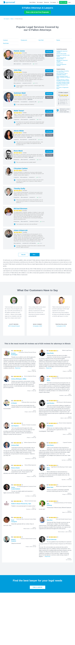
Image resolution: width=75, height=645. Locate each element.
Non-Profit (41, 40)
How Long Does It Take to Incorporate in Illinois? (62, 74)
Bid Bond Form (60, 62)
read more (30, 99)
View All (23, 254)
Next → (35, 254)
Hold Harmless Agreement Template (62, 61)
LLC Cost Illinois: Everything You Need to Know (63, 71)
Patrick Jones (19, 51)
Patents (58, 40)
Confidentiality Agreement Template (62, 52)
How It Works (33, 2)
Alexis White (19, 131)
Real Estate (6, 43)
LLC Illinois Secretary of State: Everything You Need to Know (63, 83)
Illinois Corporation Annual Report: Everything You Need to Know (63, 77)
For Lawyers (53, 2)
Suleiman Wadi (20, 93)
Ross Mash (18, 151)
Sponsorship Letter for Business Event (61, 58)
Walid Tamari (19, 111)
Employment (24, 40)
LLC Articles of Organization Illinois (62, 88)
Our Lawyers (40, 2)
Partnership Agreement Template (61, 65)
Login (69, 2)
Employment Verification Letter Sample (63, 56)
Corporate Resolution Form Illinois (62, 85)
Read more (17, 368)
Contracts (5, 40)
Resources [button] (46, 2)
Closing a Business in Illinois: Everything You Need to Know (63, 80)
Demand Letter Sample (61, 53)
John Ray (17, 70)
